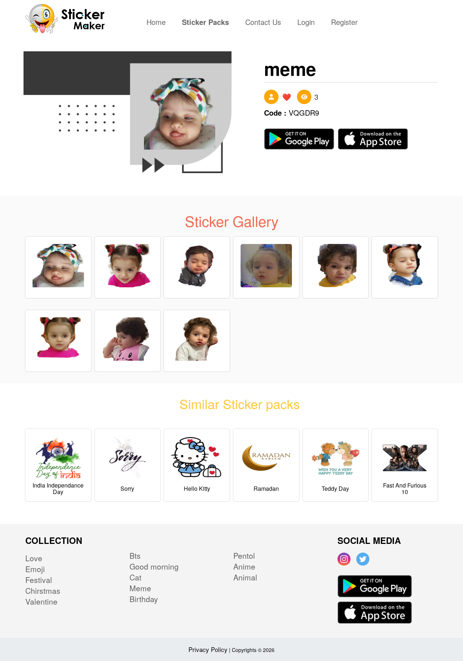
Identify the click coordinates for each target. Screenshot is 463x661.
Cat (135, 577)
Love (33, 558)
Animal (245, 577)
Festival (38, 579)
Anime (244, 566)
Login (306, 22)
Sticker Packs (205, 22)
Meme (140, 588)
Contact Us (263, 22)
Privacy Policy (208, 649)
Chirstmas (42, 590)
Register (344, 22)
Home (157, 22)
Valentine (41, 601)
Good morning (154, 566)
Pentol (244, 555)
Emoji (35, 568)
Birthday (143, 598)
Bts (135, 555)
